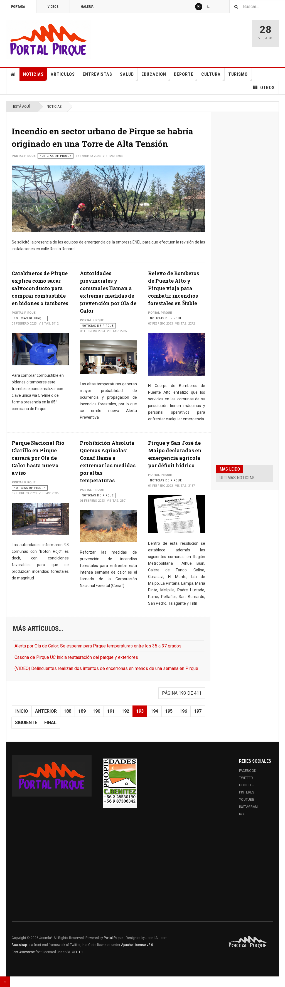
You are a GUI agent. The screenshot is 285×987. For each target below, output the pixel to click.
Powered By (248, 942)
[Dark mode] (208, 6)
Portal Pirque (113, 938)
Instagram (248, 807)
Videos (53, 7)
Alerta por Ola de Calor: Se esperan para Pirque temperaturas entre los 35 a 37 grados (97, 646)
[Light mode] (198, 6)
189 (82, 711)
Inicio (21, 711)
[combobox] (257, 6)
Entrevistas (97, 74)
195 (169, 711)
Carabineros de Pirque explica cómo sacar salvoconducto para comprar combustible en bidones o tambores (40, 288)
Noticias (33, 74)
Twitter (246, 778)
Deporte (183, 74)
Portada (18, 7)
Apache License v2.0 (137, 945)
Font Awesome (23, 952)
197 (198, 711)
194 (154, 711)
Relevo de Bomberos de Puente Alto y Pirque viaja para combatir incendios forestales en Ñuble (173, 288)
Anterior (46, 711)
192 (125, 711)
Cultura (211, 74)
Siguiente (26, 722)
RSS (242, 814)
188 (67, 711)
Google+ (246, 785)
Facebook (247, 771)
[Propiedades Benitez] (120, 782)
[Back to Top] (5, 981)
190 (96, 711)
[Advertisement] (244, 201)
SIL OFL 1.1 (75, 952)
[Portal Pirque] (48, 39)
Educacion (153, 74)
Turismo (238, 74)
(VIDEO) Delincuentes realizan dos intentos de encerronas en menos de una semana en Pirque (106, 668)
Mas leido (230, 469)
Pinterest (247, 792)
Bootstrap (19, 945)
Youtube (246, 800)
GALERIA (87, 7)
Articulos (63, 74)
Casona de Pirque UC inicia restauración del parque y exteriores (76, 657)
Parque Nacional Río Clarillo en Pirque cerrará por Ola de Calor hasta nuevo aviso (38, 457)
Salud (127, 74)
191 (111, 711)
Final (50, 722)
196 (183, 711)
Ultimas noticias (237, 477)
